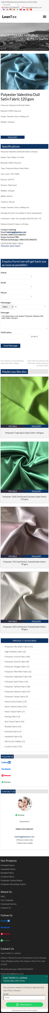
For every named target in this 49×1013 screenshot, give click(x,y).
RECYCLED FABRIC (13, 741)
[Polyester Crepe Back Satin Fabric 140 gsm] (24, 424)
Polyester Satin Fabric (39, 39)
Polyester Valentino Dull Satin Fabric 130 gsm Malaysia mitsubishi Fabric (38, 363)
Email (5, 994)
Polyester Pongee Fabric (15, 666)
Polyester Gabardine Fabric (17, 676)
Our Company (7, 900)
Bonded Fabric (11, 726)
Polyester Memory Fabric (16, 691)
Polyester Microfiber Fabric (17, 646)
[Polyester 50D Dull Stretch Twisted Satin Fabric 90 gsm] (24, 619)
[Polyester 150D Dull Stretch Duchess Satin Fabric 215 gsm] (24, 489)
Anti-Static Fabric (12, 721)
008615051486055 (12, 7)
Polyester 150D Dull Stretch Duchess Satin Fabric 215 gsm (24, 497)
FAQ (3, 896)
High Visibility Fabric (14, 651)
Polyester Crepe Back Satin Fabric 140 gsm (24, 432)
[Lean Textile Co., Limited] (9, 19)
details (12, 426)
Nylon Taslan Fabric (13, 711)
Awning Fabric (11, 716)
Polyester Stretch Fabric (15, 661)
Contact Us (6, 907)
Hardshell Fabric (12, 736)
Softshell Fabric (11, 731)
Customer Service (8, 904)
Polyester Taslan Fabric (15, 696)
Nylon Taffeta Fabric (14, 706)
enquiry (12, 137)
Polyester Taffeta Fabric (15, 686)
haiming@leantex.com (33, 7)
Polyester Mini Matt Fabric (16, 671)
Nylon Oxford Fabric (14, 701)
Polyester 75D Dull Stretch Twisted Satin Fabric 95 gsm (24, 562)
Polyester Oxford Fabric (15, 656)
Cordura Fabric (11, 746)
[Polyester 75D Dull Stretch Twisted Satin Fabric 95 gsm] (24, 554)
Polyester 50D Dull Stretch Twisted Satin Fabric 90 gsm (24, 627)
